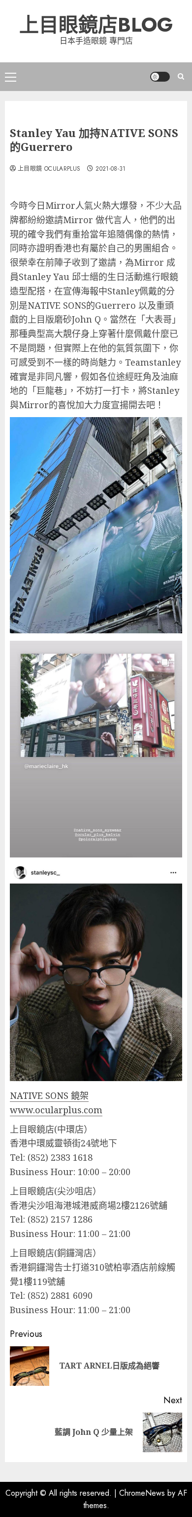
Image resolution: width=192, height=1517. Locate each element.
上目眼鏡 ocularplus (49, 169)
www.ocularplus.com (56, 1110)
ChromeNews (142, 1493)
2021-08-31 (111, 169)
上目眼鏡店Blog (96, 24)
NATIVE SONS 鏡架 (49, 1095)
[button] (10, 76)
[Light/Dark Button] (160, 77)
